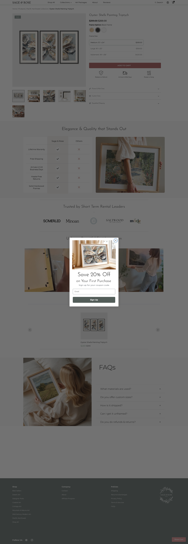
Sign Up (94, 300)
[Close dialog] (116, 240)
